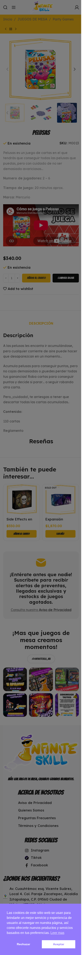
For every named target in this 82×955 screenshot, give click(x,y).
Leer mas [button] (57, 933)
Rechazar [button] (23, 944)
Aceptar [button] (58, 944)
